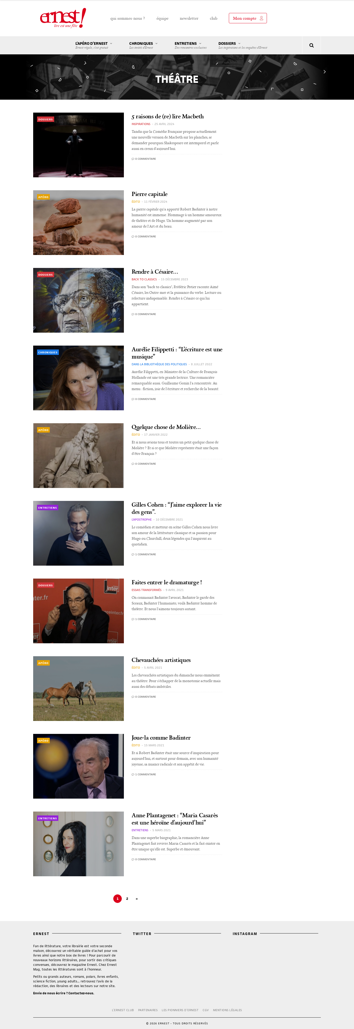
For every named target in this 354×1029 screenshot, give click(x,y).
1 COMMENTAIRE (145, 554)
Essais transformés (146, 590)
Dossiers (242, 45)
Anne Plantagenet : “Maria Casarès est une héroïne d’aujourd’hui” (175, 818)
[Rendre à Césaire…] (78, 300)
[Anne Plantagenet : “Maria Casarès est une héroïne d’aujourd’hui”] (78, 844)
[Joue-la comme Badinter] (78, 766)
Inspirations (141, 124)
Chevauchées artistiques (161, 660)
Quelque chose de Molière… (166, 427)
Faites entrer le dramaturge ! (167, 582)
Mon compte (244, 18)
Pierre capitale (149, 194)
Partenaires (148, 1010)
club (213, 18)
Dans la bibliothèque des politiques (159, 364)
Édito (136, 201)
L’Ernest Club (123, 1010)
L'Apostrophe (142, 519)
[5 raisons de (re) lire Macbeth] (78, 145)
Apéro (43, 197)
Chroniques (141, 45)
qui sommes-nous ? (127, 18)
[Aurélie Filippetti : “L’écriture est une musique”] (78, 378)
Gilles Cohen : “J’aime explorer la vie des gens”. (177, 508)
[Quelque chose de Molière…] (78, 455)
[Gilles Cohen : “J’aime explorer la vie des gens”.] (78, 533)
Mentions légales (227, 1010)
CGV (206, 1010)
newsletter (189, 18)
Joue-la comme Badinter (161, 737)
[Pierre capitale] (78, 222)
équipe (162, 18)
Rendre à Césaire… (155, 271)
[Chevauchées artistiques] (78, 688)
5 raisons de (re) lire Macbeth (168, 116)
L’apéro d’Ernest (91, 45)
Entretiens (191, 45)
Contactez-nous (80, 993)
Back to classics (144, 279)
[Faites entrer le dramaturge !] (78, 611)
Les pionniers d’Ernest (180, 1010)
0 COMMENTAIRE (145, 158)
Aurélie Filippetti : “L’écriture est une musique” (177, 352)
